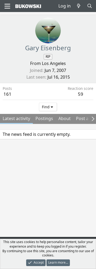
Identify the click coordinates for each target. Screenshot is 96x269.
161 (7, 94)
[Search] (89, 6)
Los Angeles (54, 63)
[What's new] (78, 6)
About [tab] (64, 118)
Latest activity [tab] (16, 118)
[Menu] (7, 6)
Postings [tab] (44, 118)
